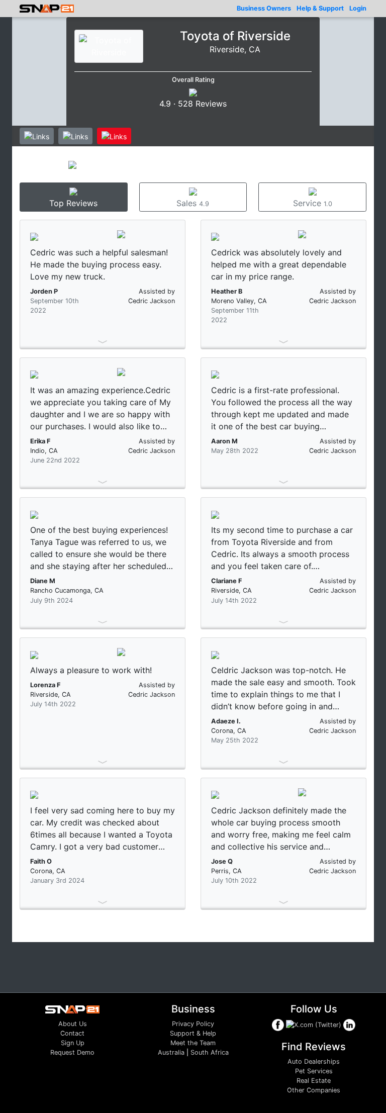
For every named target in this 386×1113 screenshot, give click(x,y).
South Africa (209, 1052)
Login (357, 8)
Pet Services (314, 1071)
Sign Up (72, 1043)
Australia (171, 1052)
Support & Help (193, 1033)
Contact (72, 1033)
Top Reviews (73, 203)
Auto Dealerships (313, 1061)
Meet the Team (193, 1043)
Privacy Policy (193, 1024)
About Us (72, 1024)
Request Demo (72, 1052)
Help (320, 8)
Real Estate (314, 1080)
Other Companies (313, 1090)
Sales (192, 203)
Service (312, 203)
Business (264, 8)
